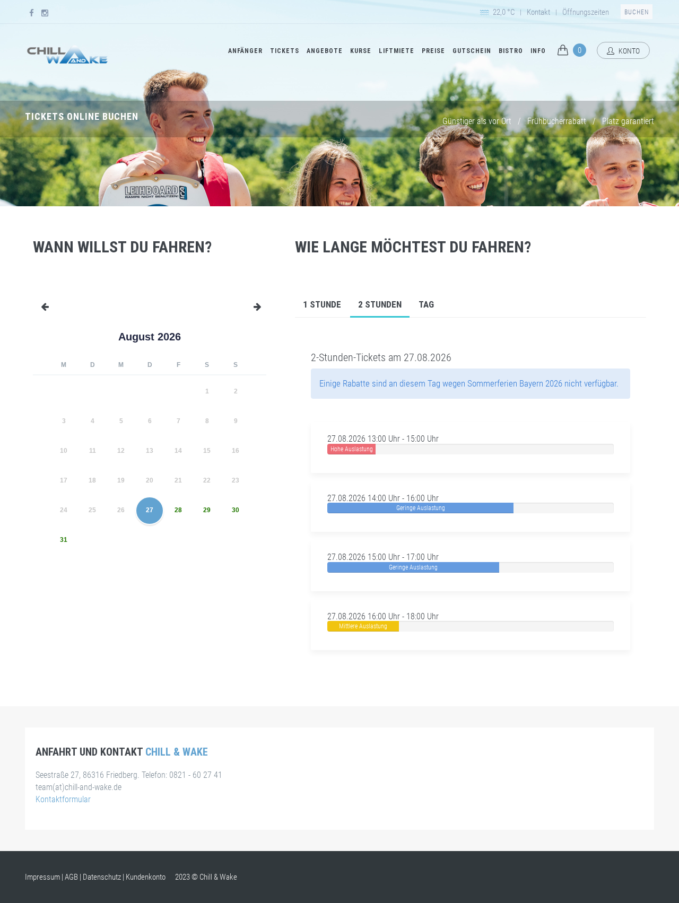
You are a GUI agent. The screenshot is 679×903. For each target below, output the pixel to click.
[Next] (263, 337)
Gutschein (471, 51)
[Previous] (36, 337)
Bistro (511, 51)
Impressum (42, 877)
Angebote (325, 51)
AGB (71, 877)
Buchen (636, 12)
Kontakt (538, 12)
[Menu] (41, 303)
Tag (426, 304)
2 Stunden (380, 304)
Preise (433, 51)
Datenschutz (102, 877)
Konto (628, 51)
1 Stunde (322, 304)
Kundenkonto (146, 877)
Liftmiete (396, 51)
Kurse (360, 51)
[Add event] (258, 303)
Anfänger (245, 51)
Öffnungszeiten (585, 12)
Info (538, 51)
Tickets (284, 51)
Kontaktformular (63, 799)
